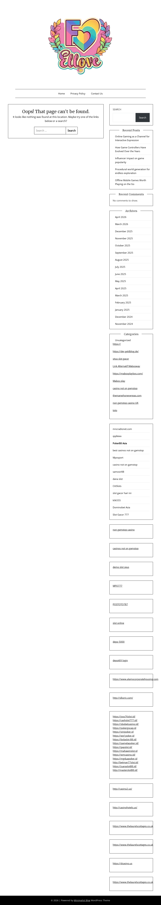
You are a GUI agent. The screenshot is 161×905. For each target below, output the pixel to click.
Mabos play (119, 380)
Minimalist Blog (82, 900)
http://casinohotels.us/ (125, 807)
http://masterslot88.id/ (125, 770)
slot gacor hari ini (122, 493)
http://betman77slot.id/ (125, 762)
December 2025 (124, 231)
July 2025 (120, 266)
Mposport (118, 457)
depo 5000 (119, 641)
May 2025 (120, 281)
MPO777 (117, 585)
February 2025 (123, 302)
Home (61, 93)
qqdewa (117, 436)
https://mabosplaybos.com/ (128, 373)
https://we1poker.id (123, 735)
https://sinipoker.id (123, 731)
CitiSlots (117, 486)
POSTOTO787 (120, 604)
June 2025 (120, 274)
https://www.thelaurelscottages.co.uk (133, 826)
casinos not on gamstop (126, 548)
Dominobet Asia (121, 507)
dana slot (118, 478)
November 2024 (124, 323)
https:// (117, 344)
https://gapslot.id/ (122, 747)
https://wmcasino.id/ (124, 754)
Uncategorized (123, 340)
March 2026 (121, 224)
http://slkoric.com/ (123, 697)
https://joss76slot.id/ (124, 716)
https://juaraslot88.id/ (125, 766)
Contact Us (97, 93)
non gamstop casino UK (125, 402)
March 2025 (121, 295)
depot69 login (120, 660)
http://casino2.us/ (122, 788)
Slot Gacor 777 (121, 514)
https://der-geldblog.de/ (126, 351)
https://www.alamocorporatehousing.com (135, 679)
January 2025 (122, 309)
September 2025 (124, 252)
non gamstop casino (124, 529)
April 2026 (120, 217)
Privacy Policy (77, 93)
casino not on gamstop (125, 388)
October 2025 (122, 245)
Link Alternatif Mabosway (126, 366)
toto (115, 410)
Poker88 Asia (120, 443)
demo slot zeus (121, 567)
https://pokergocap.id (124, 727)
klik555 (117, 500)
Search (117, 109)
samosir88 (118, 471)
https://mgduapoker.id (125, 758)
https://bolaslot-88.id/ (125, 739)
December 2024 (124, 316)
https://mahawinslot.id (125, 750)
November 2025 (124, 238)
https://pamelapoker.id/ (126, 743)
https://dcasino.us (122, 863)
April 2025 (120, 288)
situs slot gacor (121, 358)
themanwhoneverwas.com (127, 395)
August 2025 (122, 259)
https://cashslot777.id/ (125, 720)
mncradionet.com (122, 429)
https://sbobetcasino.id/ (126, 724)
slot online (118, 623)
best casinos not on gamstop (128, 450)
